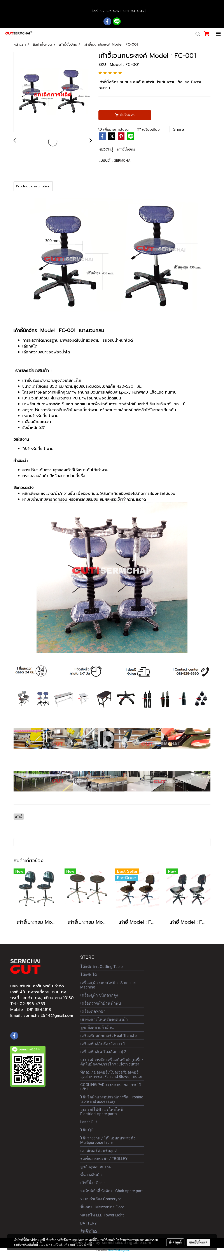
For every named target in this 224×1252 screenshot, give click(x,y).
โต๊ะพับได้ (88, 974)
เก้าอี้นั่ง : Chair (92, 1182)
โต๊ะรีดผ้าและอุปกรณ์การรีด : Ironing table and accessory (111, 1099)
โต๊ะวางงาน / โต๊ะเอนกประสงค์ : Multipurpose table (107, 1140)
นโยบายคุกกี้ (84, 1244)
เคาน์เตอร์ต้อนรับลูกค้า (99, 1150)
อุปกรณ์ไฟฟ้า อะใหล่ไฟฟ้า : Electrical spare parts (103, 1111)
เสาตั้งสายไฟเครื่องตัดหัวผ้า (104, 1019)
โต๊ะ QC (86, 1130)
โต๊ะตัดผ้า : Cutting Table (101, 966)
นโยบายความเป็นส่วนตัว (53, 1244)
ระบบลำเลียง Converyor (100, 1199)
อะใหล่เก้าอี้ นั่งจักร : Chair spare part (111, 1191)
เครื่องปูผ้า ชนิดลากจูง (99, 995)
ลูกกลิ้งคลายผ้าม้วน (97, 1027)
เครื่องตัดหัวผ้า (92, 1011)
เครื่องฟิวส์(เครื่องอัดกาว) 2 (103, 1051)
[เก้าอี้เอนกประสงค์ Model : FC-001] (53, 92)
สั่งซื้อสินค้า (127, 115)
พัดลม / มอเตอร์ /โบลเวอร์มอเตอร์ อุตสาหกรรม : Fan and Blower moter (111, 1074)
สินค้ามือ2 (88, 1231)
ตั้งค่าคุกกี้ (175, 1242)
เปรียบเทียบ (150, 129)
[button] (196, 34)
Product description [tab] (33, 186)
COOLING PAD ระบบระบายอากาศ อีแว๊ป (110, 1086)
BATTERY (88, 1223)
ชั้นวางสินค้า (91, 1174)
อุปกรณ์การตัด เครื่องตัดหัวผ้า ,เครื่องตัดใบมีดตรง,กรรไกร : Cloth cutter (112, 1061)
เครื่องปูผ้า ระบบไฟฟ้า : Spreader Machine (108, 984)
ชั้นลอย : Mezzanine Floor (102, 1207)
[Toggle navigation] (218, 34)
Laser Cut (88, 1122)
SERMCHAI (122, 160)
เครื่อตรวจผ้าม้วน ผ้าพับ (100, 1003)
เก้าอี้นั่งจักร (126, 149)
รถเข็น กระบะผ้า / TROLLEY (104, 1158)
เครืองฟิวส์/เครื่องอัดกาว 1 (102, 1043)
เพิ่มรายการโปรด (115, 129)
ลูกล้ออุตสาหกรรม (96, 1166)
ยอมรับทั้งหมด (198, 1242)
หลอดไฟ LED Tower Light (102, 1215)
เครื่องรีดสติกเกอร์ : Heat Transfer (109, 1035)
